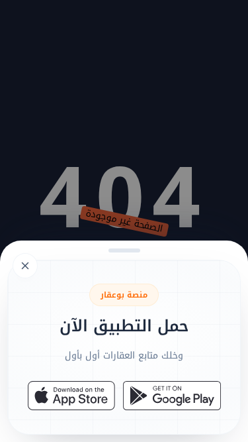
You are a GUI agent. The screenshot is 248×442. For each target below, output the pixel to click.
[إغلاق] (124, 221)
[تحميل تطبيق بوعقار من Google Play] (172, 395)
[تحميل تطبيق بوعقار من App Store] (71, 395)
